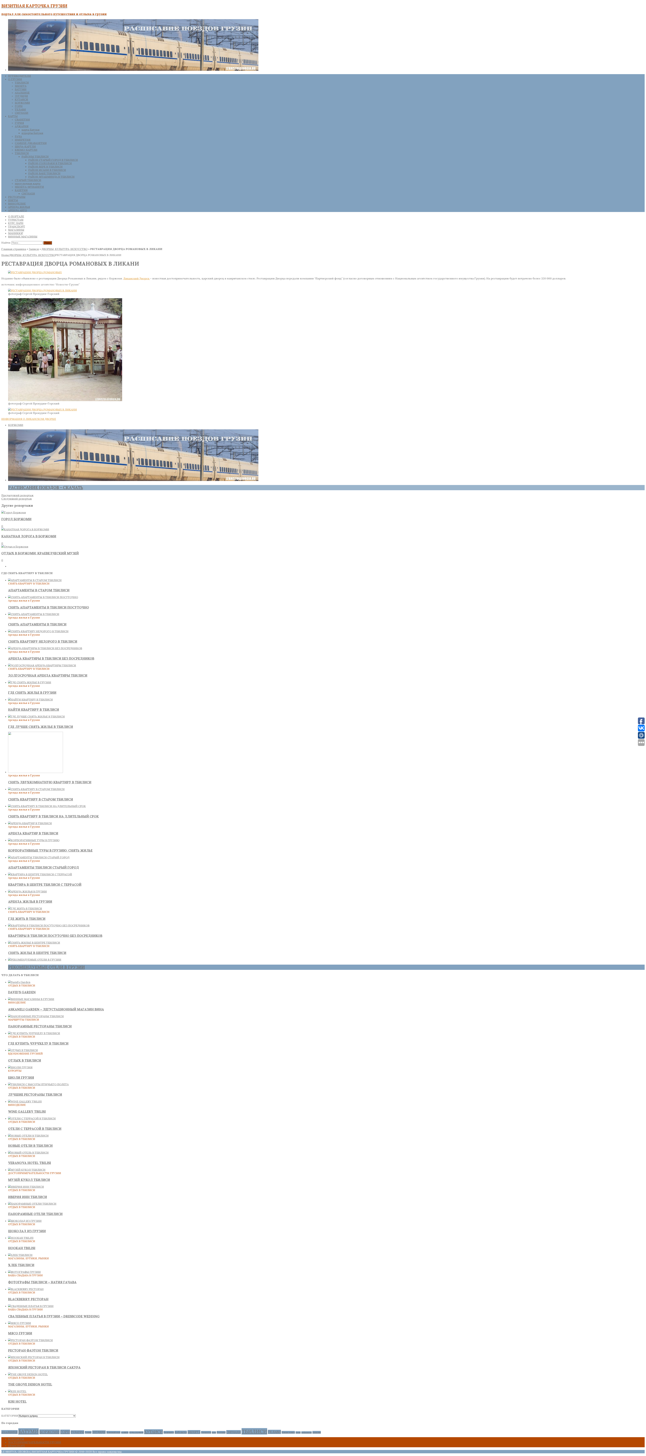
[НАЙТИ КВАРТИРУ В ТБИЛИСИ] (30, 699)
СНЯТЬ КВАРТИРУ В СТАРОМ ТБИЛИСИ (40, 799)
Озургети (206, 1432)
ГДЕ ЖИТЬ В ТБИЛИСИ (26, 919)
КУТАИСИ (21, 99)
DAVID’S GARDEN (22, 992)
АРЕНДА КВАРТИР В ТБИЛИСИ (33, 833)
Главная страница (13, 249)
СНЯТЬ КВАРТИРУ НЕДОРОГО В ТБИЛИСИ (42, 641)
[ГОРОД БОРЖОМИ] (13, 512)
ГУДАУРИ (77, 1432)
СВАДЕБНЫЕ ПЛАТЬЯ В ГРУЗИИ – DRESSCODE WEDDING (54, 1316)
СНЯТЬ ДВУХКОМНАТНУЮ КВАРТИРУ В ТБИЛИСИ (49, 782)
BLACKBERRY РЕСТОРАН (28, 1299)
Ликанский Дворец (136, 278)
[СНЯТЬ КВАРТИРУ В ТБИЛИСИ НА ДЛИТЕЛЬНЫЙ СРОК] (47, 806)
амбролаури (306, 1432)
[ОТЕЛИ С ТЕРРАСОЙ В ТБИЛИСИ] (32, 1118)
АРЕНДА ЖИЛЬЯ (19, 207)
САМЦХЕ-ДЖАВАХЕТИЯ (31, 143)
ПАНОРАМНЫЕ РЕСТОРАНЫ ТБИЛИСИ (40, 1026)
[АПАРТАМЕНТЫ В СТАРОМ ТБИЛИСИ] (35, 580)
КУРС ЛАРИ (15, 223)
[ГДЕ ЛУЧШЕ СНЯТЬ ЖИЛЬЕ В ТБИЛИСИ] (36, 716)
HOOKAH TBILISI (21, 1248)
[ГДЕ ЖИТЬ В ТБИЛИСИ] (25, 908)
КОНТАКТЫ (16, 1439)
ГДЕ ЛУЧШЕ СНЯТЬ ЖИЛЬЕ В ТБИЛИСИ (40, 727)
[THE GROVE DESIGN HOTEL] (28, 1374)
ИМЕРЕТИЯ (22, 139)
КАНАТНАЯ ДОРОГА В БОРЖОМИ (28, 536)
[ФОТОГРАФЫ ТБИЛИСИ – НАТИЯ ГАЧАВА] (24, 1272)
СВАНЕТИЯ (22, 119)
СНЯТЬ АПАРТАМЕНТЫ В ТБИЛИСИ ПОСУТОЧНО (48, 607)
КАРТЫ (13, 116)
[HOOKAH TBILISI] (20, 1237)
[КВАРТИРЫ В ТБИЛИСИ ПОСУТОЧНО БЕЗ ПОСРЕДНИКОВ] (48, 925)
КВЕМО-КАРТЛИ (26, 149)
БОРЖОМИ (22, 102)
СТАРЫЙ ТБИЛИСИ (28, 180)
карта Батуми (31, 129)
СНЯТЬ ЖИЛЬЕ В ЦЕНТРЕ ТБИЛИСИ (37, 953)
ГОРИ (19, 106)
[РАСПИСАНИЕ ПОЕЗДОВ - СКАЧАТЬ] (133, 480)
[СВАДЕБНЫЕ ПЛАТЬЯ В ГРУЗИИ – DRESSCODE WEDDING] (30, 1306)
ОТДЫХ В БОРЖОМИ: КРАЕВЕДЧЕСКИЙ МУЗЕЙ (40, 553)
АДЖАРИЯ (21, 126)
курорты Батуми (32, 133)
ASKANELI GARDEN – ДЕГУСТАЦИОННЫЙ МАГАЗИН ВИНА (56, 1009)
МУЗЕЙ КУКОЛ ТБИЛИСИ (29, 1180)
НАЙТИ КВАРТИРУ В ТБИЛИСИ (33, 710)
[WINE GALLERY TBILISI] (25, 1101)
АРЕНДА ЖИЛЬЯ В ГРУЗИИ (30, 902)
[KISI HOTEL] (17, 1391)
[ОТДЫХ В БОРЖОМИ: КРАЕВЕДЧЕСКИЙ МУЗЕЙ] (14, 546)
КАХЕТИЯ (21, 190)
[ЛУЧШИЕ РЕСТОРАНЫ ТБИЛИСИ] (38, 1084)
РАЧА (18, 136)
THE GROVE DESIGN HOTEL (30, 1384)
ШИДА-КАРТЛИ (25, 146)
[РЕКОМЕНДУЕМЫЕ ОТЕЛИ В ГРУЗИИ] (34, 959)
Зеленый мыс (113, 1432)
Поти (214, 1432)
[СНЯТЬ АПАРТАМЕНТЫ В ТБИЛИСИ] (33, 614)
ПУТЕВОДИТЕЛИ (19, 75)
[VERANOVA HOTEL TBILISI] (28, 1152)
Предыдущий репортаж (17, 495)
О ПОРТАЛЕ (16, 216)
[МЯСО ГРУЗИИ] (19, 1323)
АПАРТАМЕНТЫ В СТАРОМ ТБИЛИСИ (38, 590)
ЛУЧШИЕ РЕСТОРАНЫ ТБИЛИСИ (35, 1095)
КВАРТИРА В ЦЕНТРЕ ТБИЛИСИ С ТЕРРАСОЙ (44, 885)
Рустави (221, 1432)
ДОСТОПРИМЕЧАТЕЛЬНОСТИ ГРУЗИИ (34, 1442)
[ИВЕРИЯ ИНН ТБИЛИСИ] (26, 1186)
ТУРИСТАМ (15, 219)
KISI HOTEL (17, 1402)
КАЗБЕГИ (125, 1432)
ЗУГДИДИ (21, 96)
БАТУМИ (20, 89)
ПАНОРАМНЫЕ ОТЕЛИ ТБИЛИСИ (35, 1214)
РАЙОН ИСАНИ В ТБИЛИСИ (47, 170)
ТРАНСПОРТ (16, 226)
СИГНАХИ (21, 112)
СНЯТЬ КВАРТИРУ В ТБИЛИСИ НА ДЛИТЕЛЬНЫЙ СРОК (53, 816)
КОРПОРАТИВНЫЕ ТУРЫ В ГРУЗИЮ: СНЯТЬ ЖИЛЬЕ (50, 850)
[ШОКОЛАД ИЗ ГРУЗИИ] (25, 1220)
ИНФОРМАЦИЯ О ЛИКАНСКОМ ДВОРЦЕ (28, 419)
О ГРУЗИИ (15, 79)
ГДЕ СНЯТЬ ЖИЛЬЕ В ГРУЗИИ (32, 693)
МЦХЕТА (20, 86)
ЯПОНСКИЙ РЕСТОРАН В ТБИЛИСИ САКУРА (44, 1367)
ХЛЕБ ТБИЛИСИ (21, 1265)
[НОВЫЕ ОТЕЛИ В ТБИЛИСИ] (28, 1135)
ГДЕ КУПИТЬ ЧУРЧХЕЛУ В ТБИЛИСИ (38, 1043)
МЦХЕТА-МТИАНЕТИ (29, 186)
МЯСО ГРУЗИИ (20, 1333)
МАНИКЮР (15, 233)
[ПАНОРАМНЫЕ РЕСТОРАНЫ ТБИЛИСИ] (36, 1016)
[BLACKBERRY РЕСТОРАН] (26, 1289)
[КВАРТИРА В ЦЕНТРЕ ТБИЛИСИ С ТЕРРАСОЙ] (40, 874)
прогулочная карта (27, 183)
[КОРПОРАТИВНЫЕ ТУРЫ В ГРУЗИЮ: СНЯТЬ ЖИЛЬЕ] (33, 840)
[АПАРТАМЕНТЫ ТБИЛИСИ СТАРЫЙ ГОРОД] (38, 857)
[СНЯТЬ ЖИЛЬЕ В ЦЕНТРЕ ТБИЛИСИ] (34, 942)
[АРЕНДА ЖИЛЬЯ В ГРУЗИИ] (27, 891)
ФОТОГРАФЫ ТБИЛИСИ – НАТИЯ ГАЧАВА (42, 1282)
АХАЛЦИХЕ (22, 92)
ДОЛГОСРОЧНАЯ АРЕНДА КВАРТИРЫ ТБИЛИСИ (47, 675)
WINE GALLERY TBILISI (27, 1112)
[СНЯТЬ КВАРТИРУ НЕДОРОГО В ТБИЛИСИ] (38, 631)
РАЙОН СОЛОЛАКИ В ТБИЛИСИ (50, 163)
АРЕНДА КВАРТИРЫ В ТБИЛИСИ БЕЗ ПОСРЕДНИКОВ (51, 658)
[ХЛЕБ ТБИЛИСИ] (20, 1255)
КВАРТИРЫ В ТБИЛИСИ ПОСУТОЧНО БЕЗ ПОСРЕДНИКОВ (55, 936)
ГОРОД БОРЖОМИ (16, 519)
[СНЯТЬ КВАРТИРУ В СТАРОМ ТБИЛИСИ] (36, 789)
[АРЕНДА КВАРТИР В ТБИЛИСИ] (30, 823)
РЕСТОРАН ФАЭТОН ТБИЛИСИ (33, 1350)
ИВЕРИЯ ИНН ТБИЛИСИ (27, 1197)
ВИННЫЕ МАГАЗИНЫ (22, 236)
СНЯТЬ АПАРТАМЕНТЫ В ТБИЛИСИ (37, 624)
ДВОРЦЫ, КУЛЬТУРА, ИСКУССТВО (64, 249)
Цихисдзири (288, 1432)
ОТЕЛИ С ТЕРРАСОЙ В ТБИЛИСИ (34, 1129)
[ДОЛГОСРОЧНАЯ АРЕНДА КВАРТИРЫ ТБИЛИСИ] (42, 665)
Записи (34, 249)
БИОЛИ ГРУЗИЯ (21, 1078)
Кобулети (181, 1432)
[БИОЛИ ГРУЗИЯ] (20, 1067)
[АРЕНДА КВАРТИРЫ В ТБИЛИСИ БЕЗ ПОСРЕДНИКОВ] (45, 648)
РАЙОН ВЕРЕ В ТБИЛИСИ (45, 166)
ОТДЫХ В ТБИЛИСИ (24, 1060)
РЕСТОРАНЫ (16, 197)
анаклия (316, 1432)
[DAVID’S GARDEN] (19, 982)
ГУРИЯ (19, 123)
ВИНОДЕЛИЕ (17, 203)
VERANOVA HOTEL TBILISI (29, 1163)
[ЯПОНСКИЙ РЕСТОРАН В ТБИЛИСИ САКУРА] (34, 1357)
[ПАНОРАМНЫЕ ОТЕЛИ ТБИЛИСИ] (32, 1203)
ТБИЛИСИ (22, 82)
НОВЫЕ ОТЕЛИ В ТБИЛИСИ (30, 1146)
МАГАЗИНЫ (16, 229)
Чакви (298, 1432)
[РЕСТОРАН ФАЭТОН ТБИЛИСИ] (30, 1340)
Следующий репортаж (16, 498)
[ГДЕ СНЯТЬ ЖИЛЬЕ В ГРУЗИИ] (29, 682)
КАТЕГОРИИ (9, 1415)
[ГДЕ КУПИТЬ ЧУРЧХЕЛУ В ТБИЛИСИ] (34, 1033)
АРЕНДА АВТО (17, 210)
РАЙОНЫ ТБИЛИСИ (35, 156)
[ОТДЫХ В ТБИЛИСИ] (23, 1050)
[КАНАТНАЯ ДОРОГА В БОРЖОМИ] (25, 529)
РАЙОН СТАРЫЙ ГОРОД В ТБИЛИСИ (53, 160)
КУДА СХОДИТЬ (136, 1432)
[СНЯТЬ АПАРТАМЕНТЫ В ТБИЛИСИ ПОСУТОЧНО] (43, 597)
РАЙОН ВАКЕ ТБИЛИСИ (44, 173)
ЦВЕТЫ (13, 200)
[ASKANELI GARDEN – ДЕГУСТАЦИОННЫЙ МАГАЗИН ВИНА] (31, 999)
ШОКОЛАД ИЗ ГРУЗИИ (27, 1231)
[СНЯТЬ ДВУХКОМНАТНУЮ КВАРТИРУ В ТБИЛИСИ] (35, 772)
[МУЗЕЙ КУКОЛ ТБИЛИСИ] (26, 1169)
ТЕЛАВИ (20, 109)
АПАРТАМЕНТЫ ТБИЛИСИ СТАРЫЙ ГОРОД (43, 867)
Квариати (169, 1432)
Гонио (88, 1432)
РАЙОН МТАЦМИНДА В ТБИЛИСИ (51, 176)
